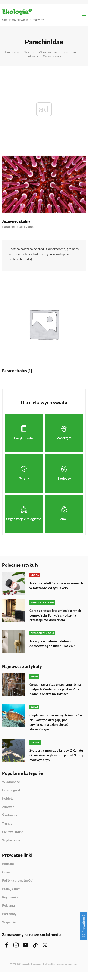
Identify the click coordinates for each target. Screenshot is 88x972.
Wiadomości (11, 782)
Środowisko (10, 815)
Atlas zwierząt (48, 52)
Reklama (8, 905)
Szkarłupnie (70, 52)
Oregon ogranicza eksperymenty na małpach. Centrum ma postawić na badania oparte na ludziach (55, 689)
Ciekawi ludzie (12, 832)
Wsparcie (9, 922)
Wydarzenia (11, 840)
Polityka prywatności (17, 880)
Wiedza (29, 52)
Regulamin (10, 897)
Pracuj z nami (11, 889)
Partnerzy (9, 914)
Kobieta (8, 798)
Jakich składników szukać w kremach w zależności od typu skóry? (56, 585)
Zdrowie (8, 807)
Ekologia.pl (12, 52)
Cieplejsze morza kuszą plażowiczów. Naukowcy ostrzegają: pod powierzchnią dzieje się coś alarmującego (55, 722)
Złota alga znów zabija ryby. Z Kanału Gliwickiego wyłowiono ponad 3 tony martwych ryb (56, 755)
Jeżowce (32, 56)
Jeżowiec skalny (16, 221)
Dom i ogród (11, 790)
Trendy (7, 823)
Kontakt (8, 864)
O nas (6, 872)
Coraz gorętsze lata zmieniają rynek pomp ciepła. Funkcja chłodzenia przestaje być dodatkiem (55, 615)
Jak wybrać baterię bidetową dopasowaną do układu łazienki (52, 643)
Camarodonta (52, 56)
